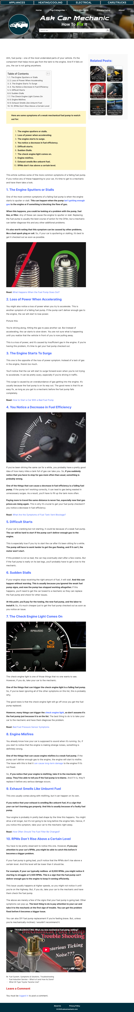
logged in (23, 995)
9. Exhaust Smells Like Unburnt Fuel (26, 103)
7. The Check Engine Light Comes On (26, 96)
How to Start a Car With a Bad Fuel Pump (33, 400)
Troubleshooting (47, 977)
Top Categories (57, 10)
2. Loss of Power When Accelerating (26, 80)
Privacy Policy (103, 10)
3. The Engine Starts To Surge (23, 84)
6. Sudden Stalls (16, 93)
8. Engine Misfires (18, 99)
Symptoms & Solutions (29, 977)
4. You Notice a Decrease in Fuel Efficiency (29, 87)
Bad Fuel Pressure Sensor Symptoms (30, 727)
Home (39, 10)
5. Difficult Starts (17, 90)
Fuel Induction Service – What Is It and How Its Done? (31, 979)
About (122, 10)
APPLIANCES (17, 2)
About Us (57, 1006)
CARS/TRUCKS (117, 2)
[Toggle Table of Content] (47, 73)
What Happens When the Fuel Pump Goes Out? (36, 292)
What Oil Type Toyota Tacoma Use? (24, 982)
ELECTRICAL (84, 2)
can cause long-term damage (48, 763)
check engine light (54, 712)
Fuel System (14, 977)
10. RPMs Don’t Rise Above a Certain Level (30, 106)
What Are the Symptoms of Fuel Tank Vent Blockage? (39, 514)
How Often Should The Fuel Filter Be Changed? (36, 831)
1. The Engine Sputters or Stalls (23, 77)
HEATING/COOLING (50, 2)
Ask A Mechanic (80, 10)
